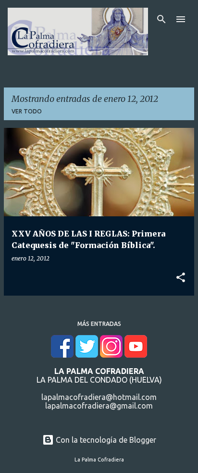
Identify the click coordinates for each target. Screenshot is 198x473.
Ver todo (27, 111)
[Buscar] (161, 19)
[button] (180, 278)
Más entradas (99, 324)
